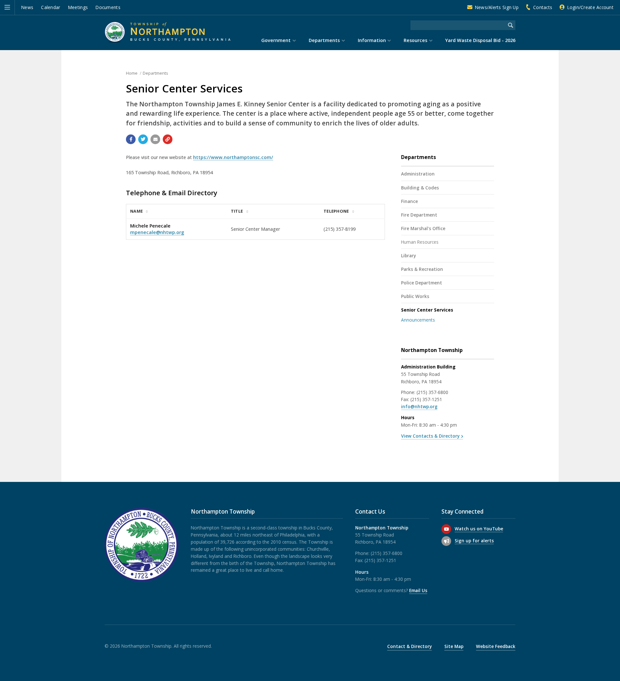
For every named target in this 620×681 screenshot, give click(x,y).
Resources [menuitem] (415, 40)
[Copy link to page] (167, 139)
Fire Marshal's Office (423, 228)
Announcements (418, 320)
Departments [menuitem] (324, 40)
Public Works (415, 296)
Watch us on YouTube (479, 529)
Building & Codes (420, 188)
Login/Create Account (590, 7)
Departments (155, 73)
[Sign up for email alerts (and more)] (446, 541)
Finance (409, 201)
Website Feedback (495, 646)
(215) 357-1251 (426, 399)
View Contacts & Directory (430, 436)
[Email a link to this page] (155, 139)
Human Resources (420, 242)
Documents (108, 7)
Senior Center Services (427, 310)
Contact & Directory (409, 646)
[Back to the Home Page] (168, 31)
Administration (418, 174)
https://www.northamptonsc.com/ (233, 157)
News (27, 7)
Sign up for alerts (474, 540)
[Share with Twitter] (143, 139)
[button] (7, 7)
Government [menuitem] (276, 40)
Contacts (542, 7)
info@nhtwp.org (419, 406)
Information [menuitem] (372, 40)
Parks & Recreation (422, 269)
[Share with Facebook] (131, 139)
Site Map (453, 646)
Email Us (418, 590)
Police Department (421, 283)
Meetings (78, 7)
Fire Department (419, 215)
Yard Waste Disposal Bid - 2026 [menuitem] (480, 40)
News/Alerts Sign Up (497, 7)
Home (132, 73)
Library (408, 255)
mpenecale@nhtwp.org (157, 232)
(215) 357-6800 (432, 392)
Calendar (50, 7)
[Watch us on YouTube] (446, 529)
